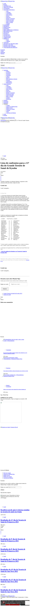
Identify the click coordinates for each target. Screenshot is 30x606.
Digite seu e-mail (4, 62)
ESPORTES (6, 26)
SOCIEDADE (6, 34)
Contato (8, 105)
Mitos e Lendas (9, 22)
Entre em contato (7, 473)
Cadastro (8, 41)
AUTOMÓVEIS (7, 6)
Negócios (8, 74)
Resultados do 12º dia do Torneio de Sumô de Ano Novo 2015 (13, 591)
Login (4, 3)
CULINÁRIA (6, 8)
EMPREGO (6, 38)
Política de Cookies (10, 109)
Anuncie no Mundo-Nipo (11, 106)
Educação (8, 17)
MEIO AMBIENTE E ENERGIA (11, 29)
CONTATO (6, 42)
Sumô (4, 120)
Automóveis (9, 81)
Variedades (8, 350)
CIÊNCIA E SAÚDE (8, 7)
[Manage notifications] (4, 602)
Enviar (2, 489)
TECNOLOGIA (7, 36)
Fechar (7, 604)
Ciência (7, 76)
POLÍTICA (6, 33)
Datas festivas (9, 14)
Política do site (9, 107)
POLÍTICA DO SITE (8, 45)
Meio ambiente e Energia (11, 79)
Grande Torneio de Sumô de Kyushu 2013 (12, 293)
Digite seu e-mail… (5, 284)
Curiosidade (8, 13)
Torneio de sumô (7, 294)
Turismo (8, 23)
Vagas (7, 40)
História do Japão (10, 19)
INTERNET (6, 28)
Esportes (8, 80)
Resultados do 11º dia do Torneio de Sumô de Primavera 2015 (13, 521)
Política (7, 71)
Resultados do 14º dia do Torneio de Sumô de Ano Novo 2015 (13, 570)
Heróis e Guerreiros (10, 18)
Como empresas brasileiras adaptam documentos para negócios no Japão (15, 370)
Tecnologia (8, 386)
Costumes (8, 12)
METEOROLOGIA (7, 31)
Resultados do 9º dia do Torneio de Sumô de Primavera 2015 (13, 540)
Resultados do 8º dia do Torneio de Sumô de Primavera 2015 (13, 550)
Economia (8, 72)
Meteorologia (9, 82)
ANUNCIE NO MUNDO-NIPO (10, 43)
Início (2, 120)
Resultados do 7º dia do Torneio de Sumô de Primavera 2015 (13, 560)
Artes (7, 11)
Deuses (7, 16)
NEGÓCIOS (6, 32)
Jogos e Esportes (9, 21)
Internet (7, 77)
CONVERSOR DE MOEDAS (10, 47)
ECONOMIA (6, 24)
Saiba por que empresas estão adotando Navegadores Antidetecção (14, 389)
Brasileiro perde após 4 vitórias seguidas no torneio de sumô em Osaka (15, 511)
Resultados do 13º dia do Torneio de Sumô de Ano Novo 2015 (13, 580)
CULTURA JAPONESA (9, 9)
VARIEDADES (7, 37)
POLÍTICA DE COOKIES (9, 46)
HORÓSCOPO (6, 27)
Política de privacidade (14, 604)
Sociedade (8, 75)
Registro (5, 4)
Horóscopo (8, 99)
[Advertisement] (15, 138)
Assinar (2, 65)
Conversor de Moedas (11, 112)
